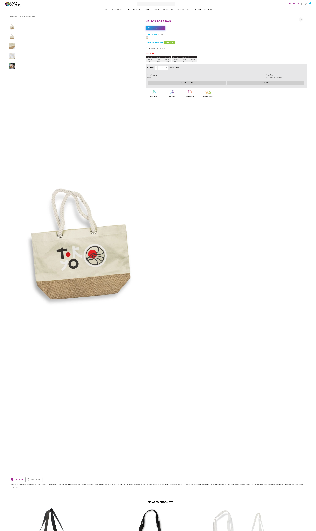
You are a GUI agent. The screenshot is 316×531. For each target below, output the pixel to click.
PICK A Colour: (155, 34)
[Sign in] (302, 4)
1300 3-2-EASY (294, 4)
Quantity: (150, 67)
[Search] (138, 4)
